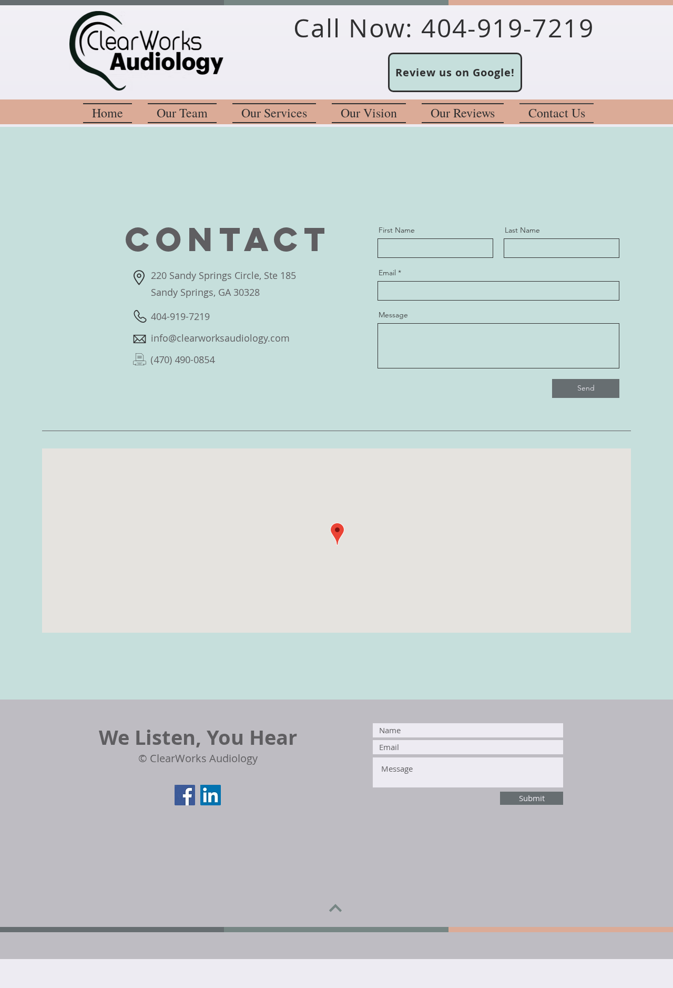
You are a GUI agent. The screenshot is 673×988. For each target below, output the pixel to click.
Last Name (522, 230)
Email (387, 272)
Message (393, 314)
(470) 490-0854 (182, 359)
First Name (397, 230)
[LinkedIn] (210, 795)
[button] (274, 112)
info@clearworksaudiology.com (220, 338)
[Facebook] (185, 795)
